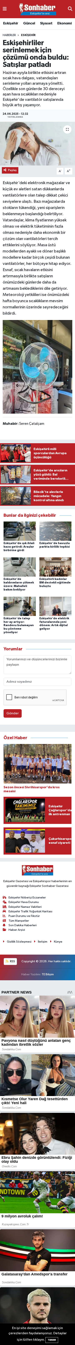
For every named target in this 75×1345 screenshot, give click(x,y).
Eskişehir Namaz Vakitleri (25, 906)
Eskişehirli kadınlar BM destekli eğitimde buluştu (55, 583)
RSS (12, 961)
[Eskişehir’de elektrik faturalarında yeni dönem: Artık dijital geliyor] (55, 606)
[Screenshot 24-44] (37, 366)
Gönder (12, 713)
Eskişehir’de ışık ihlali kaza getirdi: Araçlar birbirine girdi (19, 547)
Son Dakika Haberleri (23, 925)
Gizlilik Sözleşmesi (19, 941)
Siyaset (46, 23)
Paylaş (12, 170)
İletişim (42, 941)
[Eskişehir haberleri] (37, 9)
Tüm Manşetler (19, 920)
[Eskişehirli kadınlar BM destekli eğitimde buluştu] (55, 567)
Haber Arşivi (17, 929)
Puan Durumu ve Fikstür (24, 916)
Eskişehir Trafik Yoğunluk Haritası (30, 911)
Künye (58, 941)
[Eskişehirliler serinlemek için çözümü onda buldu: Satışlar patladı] (37, 143)
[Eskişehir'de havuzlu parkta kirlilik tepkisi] (55, 531)
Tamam (52, 1340)
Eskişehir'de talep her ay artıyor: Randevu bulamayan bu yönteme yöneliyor (19, 625)
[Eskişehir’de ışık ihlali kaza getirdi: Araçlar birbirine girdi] (20, 531)
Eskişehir (10, 23)
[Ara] (70, 9)
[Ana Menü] (5, 9)
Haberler (9, 35)
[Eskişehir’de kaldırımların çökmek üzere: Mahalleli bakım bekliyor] (20, 567)
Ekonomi (64, 23)
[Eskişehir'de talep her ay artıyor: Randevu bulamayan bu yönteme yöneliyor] (20, 606)
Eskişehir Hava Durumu (24, 902)
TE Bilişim (48, 974)
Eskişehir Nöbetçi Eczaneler (27, 897)
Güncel (29, 23)
